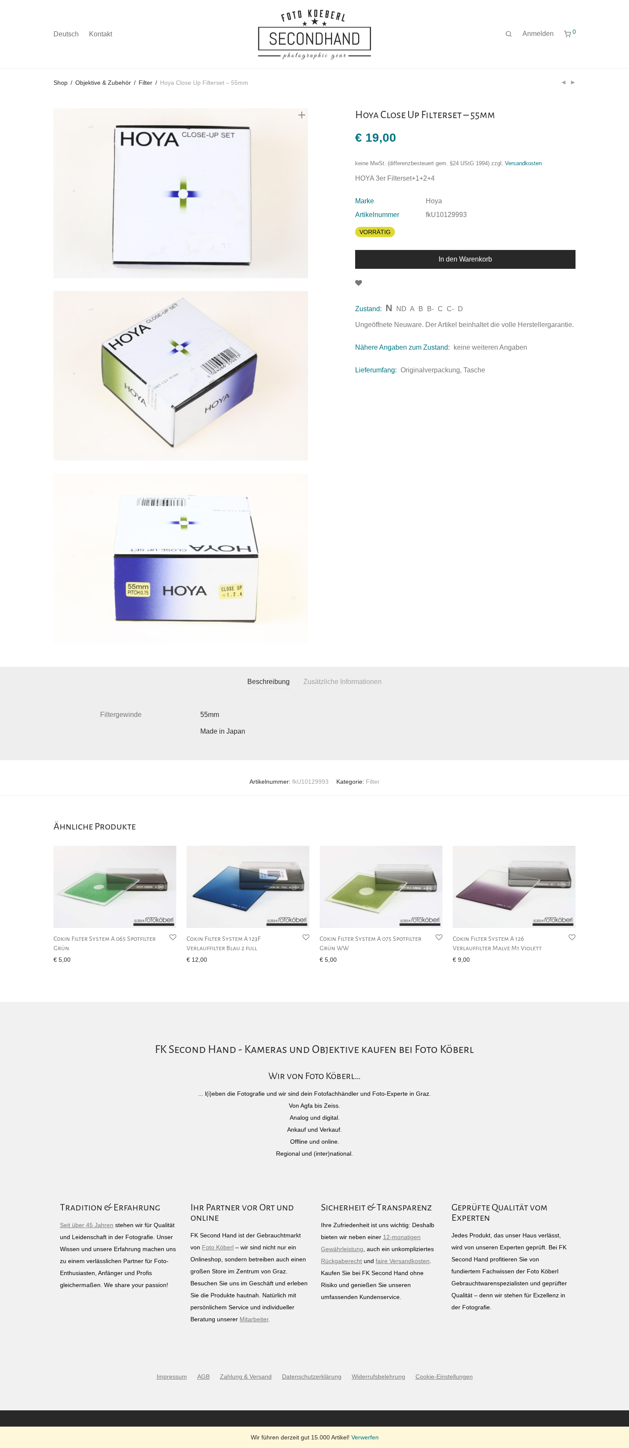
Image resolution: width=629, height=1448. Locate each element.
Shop (60, 82)
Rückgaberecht (341, 1261)
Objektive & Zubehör (103, 82)
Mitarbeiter (254, 1319)
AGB (203, 1376)
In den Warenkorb (465, 259)
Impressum (172, 1376)
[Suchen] (508, 34)
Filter (145, 82)
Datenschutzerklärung (311, 1376)
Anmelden (538, 33)
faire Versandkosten (403, 1261)
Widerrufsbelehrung (378, 1376)
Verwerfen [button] (365, 1437)
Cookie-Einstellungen (444, 1376)
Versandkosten (523, 164)
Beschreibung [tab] (268, 681)
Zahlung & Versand (246, 1376)
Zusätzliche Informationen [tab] (342, 681)
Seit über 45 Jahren (86, 1225)
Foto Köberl (218, 1247)
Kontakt (100, 34)
